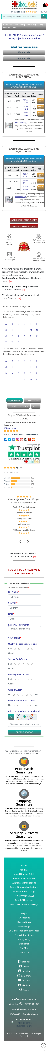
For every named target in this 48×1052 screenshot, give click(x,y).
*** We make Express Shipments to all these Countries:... (20, 297)
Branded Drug (20, 122)
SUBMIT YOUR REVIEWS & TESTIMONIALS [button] (24, 571)
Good (11, 653)
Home (5, 24)
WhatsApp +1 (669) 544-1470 (24, 1004)
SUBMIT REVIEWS (24, 732)
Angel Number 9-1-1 (24, 874)
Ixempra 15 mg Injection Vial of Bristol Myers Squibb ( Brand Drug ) (24, 85)
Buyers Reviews (14, 400)
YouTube (25, 980)
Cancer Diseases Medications (24, 887)
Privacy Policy (24, 939)
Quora (25, 990)
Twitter (25, 966)
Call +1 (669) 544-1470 (24, 999)
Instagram (25, 975)
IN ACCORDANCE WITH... (23, 555)
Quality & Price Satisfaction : (22, 643)
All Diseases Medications (24, 882)
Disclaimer (24, 943)
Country (13, 602)
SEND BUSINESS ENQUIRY (24, 226)
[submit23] (43, 16)
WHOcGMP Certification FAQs (24, 904)
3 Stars (7, 484)
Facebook (25, 961)
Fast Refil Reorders (24, 900)
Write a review (10, 428)
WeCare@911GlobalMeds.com (24, 1014)
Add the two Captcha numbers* (24, 711)
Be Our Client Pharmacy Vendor (24, 930)
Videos (35, 406)
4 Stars (7, 481)
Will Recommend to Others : (22, 700)
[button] (24, 660)
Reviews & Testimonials (24, 878)
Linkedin (25, 971)
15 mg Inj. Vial (24, 52)
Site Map (24, 948)
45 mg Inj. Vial (24, 58)
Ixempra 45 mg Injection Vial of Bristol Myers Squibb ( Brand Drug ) (24, 160)
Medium (25, 985)
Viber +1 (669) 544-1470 (24, 1009)
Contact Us (24, 952)
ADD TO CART (40, 101)
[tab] (14, 400)
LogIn (24, 913)
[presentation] (20, 538)
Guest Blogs (24, 926)
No (9, 694)
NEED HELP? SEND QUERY (24, 220)
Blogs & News (24, 922)
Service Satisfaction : (18, 659)
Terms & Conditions (24, 935)
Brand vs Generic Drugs (24, 891)
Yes (36, 694)
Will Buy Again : (15, 689)
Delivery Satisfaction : (19, 674)
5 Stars (7, 477)
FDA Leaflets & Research (18, 406)
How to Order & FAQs (24, 895)
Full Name (13, 591)
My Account (24, 917)
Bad (10, 648)
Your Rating (14, 637)
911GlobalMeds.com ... (20, 288)
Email (11, 613)
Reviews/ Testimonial (18, 624)
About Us (24, 869)
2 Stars (7, 487)
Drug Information (32, 400)
